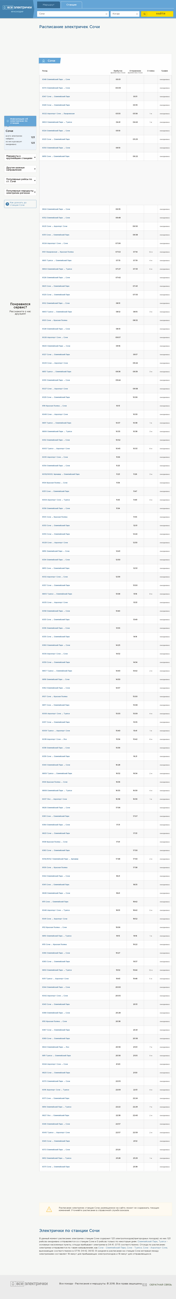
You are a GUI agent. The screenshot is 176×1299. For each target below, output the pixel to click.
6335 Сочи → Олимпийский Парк (56, 637)
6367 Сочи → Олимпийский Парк (56, 1030)
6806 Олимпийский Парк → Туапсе (57, 431)
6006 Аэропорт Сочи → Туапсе (56, 713)
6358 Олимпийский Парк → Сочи (56, 611)
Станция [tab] (71, 5)
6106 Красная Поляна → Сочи (54, 782)
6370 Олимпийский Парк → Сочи (56, 1081)
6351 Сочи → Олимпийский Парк (55, 235)
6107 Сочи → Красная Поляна (54, 696)
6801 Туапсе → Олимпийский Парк (57, 260)
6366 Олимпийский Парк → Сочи (56, 953)
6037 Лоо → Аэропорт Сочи (54, 799)
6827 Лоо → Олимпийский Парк (55, 1115)
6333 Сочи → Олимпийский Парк (56, 619)
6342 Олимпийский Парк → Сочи (56, 876)
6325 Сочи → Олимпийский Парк (56, 295)
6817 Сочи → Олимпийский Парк (55, 705)
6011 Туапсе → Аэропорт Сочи (55, 978)
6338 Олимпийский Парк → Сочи (56, 748)
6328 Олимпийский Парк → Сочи (56, 329)
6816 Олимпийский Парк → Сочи (55, 551)
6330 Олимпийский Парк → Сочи (56, 380)
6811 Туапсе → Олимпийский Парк (56, 1055)
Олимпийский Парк (148, 1241)
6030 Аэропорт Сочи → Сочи (55, 457)
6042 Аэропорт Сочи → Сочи (55, 996)
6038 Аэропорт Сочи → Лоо (54, 739)
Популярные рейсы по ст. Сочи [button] (19, 180)
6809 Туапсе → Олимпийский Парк (57, 773)
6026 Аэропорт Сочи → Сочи (55, 337)
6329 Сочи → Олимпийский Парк (56, 397)
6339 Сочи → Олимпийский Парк (56, 756)
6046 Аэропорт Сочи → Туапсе (56, 910)
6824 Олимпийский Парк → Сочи (56, 209)
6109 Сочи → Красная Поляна (54, 867)
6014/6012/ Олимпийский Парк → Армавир (60, 859)
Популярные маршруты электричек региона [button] (19, 192)
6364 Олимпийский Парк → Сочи (56, 825)
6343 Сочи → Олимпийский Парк (56, 1004)
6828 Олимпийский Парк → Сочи (56, 893)
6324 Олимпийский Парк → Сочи (56, 131)
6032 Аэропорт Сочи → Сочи (55, 577)
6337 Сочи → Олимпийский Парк (56, 722)
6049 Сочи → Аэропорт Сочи (55, 414)
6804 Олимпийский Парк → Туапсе (57, 269)
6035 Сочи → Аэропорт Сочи (55, 602)
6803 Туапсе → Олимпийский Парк (57, 312)
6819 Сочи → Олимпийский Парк (55, 156)
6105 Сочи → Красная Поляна (54, 517)
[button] (20, 121)
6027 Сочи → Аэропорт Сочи (55, 389)
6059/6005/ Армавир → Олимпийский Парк (61, 474)
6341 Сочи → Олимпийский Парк (55, 884)
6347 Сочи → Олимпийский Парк (56, 96)
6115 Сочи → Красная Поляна (54, 944)
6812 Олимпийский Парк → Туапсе (56, 1158)
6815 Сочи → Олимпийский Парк (55, 568)
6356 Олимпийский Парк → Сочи (56, 508)
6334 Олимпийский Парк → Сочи (56, 560)
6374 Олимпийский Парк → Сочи (56, 88)
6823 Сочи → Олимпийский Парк (56, 833)
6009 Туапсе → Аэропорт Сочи (56, 731)
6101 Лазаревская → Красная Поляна (58, 252)
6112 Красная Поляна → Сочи (54, 927)
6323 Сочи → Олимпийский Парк (56, 139)
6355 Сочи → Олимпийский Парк (56, 534)
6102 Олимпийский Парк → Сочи (56, 303)
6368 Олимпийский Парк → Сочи (56, 1013)
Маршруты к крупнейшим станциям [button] (19, 157)
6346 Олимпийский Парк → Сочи (56, 1124)
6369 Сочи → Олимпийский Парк (56, 1038)
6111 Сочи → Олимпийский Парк (55, 902)
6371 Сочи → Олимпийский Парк (55, 1098)
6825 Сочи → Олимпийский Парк (56, 1073)
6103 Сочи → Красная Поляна (54, 320)
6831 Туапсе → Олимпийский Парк (56, 423)
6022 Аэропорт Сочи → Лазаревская (58, 113)
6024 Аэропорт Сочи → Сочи (55, 243)
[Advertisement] (20, 65)
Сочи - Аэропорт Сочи (155, 1248)
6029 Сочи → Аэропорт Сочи (55, 542)
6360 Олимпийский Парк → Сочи (56, 645)
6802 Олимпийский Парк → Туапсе (57, 122)
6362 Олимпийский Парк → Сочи (56, 688)
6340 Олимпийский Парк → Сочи (56, 765)
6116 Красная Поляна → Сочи (54, 406)
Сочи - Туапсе (134, 1248)
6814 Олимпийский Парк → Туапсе (56, 1107)
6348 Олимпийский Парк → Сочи (56, 79)
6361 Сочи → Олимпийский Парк (55, 816)
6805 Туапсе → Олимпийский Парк (57, 594)
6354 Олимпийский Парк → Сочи (56, 466)
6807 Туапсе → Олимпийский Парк (57, 671)
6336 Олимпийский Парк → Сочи (56, 628)
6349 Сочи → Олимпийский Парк (56, 105)
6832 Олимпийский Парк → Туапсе (57, 970)
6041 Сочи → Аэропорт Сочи (54, 919)
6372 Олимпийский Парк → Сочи (56, 1149)
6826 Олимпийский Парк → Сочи (56, 807)
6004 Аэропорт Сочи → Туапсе (56, 500)
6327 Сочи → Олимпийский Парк (56, 354)
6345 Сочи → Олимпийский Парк (56, 1141)
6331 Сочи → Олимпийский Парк (55, 491)
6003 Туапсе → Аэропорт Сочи (56, 448)
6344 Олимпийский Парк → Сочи (56, 987)
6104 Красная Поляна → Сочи (54, 483)
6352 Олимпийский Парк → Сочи (56, 218)
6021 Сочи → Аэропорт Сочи (54, 226)
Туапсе (162, 1241)
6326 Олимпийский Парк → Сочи (56, 277)
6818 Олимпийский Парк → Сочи (55, 679)
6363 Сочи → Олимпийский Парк (56, 850)
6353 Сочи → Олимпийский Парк (56, 525)
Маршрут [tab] (48, 5)
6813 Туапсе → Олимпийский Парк (56, 371)
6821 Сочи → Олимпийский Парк (55, 286)
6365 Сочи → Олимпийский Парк (56, 961)
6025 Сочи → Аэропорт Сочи (55, 363)
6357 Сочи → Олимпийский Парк (56, 585)
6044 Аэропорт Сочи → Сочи (55, 1064)
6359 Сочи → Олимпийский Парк (56, 662)
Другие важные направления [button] (15, 169)
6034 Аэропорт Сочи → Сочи (55, 654)
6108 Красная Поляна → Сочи (54, 842)
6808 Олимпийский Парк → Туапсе (57, 790)
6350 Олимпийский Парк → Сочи (56, 148)
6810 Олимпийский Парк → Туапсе (57, 936)
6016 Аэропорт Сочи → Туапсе (55, 1090)
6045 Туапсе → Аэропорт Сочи (56, 1132)
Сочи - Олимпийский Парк (112, 1248)
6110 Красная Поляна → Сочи (54, 1021)
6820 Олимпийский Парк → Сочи (56, 346)
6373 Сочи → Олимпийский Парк (56, 1167)
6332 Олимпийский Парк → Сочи (56, 440)
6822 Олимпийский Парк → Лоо (55, 1047)
